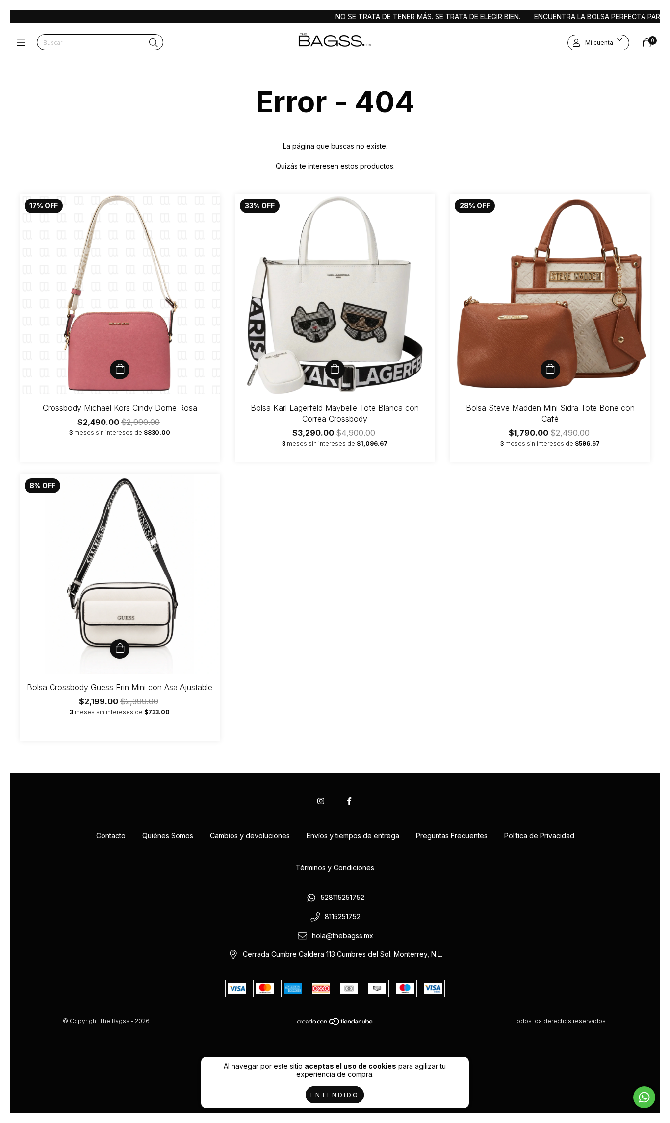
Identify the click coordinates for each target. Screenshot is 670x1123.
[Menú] (23, 42)
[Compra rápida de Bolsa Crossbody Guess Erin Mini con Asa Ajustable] (119, 649)
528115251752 (342, 898)
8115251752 (343, 916)
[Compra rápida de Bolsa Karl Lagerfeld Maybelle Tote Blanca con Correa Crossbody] (335, 369)
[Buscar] (153, 43)
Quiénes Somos (167, 835)
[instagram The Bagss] (321, 801)
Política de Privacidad (539, 835)
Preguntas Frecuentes (452, 835)
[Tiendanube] (335, 1023)
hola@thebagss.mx (342, 935)
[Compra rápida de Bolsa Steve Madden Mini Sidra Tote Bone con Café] (550, 369)
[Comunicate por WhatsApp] (644, 1097)
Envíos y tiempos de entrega (353, 835)
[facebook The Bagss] (349, 801)
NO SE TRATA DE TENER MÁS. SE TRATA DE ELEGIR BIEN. (396, 16)
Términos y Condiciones (335, 867)
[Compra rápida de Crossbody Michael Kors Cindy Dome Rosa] (119, 369)
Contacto (111, 835)
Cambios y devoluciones (250, 835)
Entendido (334, 1094)
